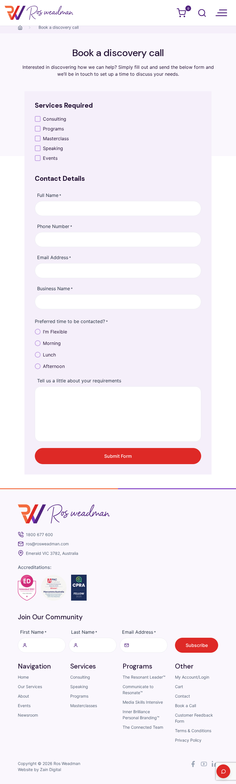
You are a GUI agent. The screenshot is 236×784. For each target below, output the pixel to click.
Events (24, 705)
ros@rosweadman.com (47, 544)
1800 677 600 (39, 535)
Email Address (54, 257)
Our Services (30, 686)
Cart (179, 686)
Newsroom (28, 715)
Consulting (80, 677)
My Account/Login (192, 677)
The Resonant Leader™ (144, 677)
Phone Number (54, 226)
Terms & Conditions (193, 730)
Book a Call (185, 705)
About (23, 696)
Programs (79, 696)
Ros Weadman (67, 763)
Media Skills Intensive (143, 702)
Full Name (49, 195)
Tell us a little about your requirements (79, 381)
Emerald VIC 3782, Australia (52, 553)
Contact (182, 696)
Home (23, 677)
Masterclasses (83, 705)
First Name (33, 632)
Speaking (79, 686)
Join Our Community (50, 617)
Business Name (55, 288)
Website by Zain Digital (39, 769)
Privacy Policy (188, 740)
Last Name (84, 632)
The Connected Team (143, 727)
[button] (221, 13)
